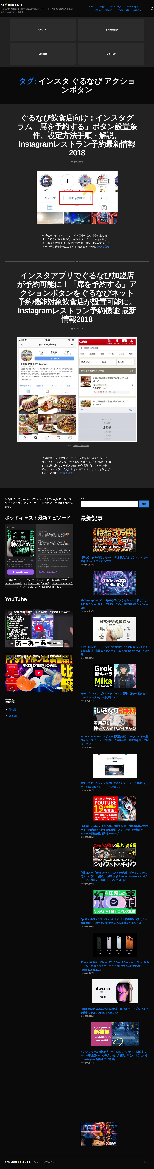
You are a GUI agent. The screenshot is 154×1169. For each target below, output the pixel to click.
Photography (133, 6)
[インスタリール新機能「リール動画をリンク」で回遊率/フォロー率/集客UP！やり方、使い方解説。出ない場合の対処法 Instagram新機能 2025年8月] (115, 1034)
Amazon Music (13, 583)
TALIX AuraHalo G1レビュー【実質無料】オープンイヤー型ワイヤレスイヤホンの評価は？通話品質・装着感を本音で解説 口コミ (115, 740)
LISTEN (34, 586)
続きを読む (103, 246)
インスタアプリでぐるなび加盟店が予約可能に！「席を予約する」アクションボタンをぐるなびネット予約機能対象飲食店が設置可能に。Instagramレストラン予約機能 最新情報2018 (77, 297)
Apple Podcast (32, 583)
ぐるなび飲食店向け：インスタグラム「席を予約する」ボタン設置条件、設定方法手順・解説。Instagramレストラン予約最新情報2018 (77, 135)
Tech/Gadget (116, 6)
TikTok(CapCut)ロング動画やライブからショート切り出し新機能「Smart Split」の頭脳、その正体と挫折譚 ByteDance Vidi (115, 604)
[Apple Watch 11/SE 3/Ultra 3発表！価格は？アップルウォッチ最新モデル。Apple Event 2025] (115, 991)
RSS (58, 586)
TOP (91, 6)
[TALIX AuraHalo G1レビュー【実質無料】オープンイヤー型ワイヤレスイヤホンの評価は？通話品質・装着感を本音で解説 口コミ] (114, 719)
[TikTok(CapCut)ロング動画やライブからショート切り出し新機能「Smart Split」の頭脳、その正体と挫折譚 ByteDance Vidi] (114, 583)
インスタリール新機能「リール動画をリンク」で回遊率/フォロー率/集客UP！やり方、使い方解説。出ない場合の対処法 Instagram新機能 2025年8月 (114, 1055)
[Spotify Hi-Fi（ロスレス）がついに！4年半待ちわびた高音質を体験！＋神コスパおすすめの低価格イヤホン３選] (114, 902)
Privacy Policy (124, 10)
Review (108, 10)
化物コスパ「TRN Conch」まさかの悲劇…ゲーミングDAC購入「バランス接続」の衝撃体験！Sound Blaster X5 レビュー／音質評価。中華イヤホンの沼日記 (114, 876)
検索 (82, 498)
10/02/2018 (78, 162)
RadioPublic (47, 586)
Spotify (46, 583)
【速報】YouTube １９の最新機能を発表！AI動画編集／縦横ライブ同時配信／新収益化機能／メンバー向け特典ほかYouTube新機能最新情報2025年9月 (114, 830)
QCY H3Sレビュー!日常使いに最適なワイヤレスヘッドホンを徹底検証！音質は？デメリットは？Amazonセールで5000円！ (115, 651)
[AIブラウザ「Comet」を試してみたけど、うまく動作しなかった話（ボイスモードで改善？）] (115, 766)
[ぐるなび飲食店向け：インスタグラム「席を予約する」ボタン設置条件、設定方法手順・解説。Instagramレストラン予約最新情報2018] (77, 197)
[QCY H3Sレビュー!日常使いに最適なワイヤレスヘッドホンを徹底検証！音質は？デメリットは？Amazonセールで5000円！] (114, 629)
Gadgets (42, 54)
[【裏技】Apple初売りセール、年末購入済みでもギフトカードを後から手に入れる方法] (114, 540)
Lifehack (98, 10)
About (136, 10)
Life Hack (111, 54)
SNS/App (100, 6)
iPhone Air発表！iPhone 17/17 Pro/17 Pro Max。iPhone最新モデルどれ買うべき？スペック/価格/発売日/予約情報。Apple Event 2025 (115, 966)
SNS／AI (42, 30)
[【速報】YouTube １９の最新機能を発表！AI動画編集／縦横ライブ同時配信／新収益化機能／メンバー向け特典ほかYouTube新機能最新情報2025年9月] (114, 808)
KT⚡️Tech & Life (11, 4)
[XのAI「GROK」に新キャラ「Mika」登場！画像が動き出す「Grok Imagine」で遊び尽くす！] (114, 676)
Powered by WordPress (45, 1162)
